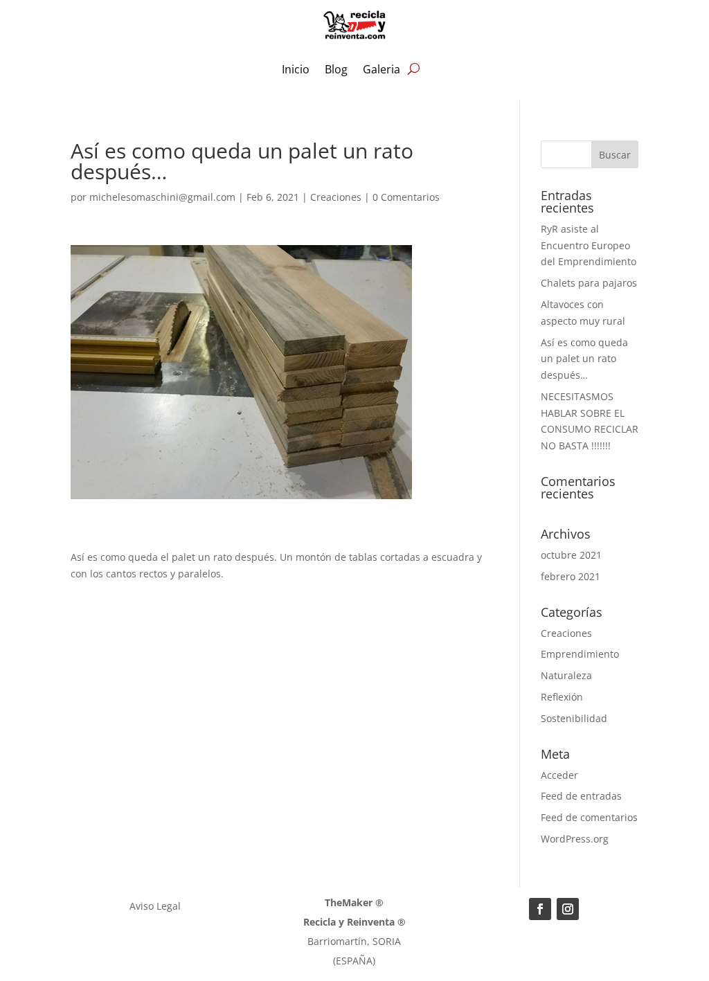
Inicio (295, 69)
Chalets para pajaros (589, 282)
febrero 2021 (570, 576)
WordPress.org (575, 838)
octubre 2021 (571, 554)
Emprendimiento (580, 653)
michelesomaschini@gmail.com (162, 197)
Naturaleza (566, 675)
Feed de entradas (581, 795)
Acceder (559, 775)
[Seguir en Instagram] (568, 909)
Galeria (381, 69)
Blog (336, 69)
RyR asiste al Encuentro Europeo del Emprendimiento (588, 245)
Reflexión (562, 696)
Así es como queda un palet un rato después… (584, 359)
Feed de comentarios (589, 817)
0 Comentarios (406, 197)
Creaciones (335, 197)
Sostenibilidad (574, 718)
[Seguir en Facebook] (540, 909)
